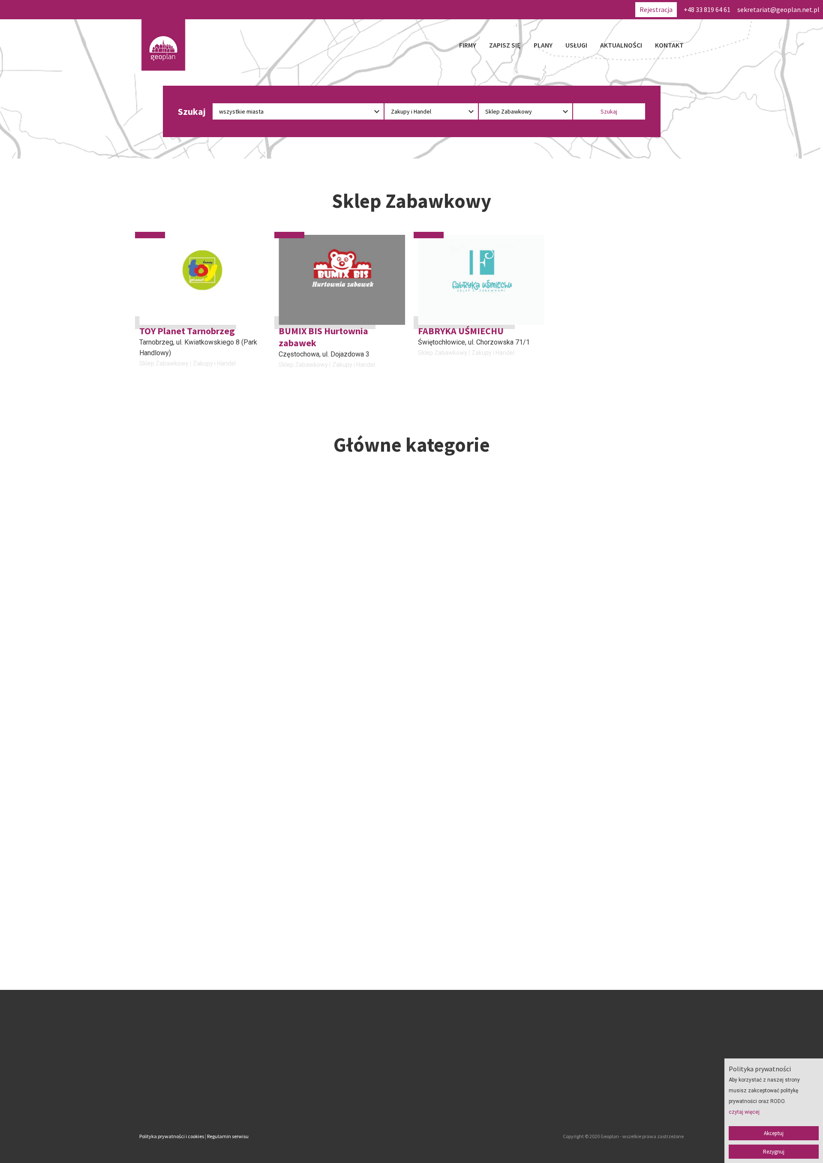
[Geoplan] (163, 45)
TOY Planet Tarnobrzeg (187, 331)
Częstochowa (299, 354)
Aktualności (621, 45)
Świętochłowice (441, 342)
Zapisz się (505, 45)
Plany (543, 45)
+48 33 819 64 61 (707, 9)
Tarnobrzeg (156, 342)
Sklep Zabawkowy (164, 363)
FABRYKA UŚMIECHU (461, 331)
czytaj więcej (744, 1112)
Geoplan (336, 1100)
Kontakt (669, 45)
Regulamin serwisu (228, 1136)
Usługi (576, 45)
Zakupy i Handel (214, 363)
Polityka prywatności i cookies (171, 1136)
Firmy (467, 45)
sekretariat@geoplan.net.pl (778, 9)
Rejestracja (656, 9)
